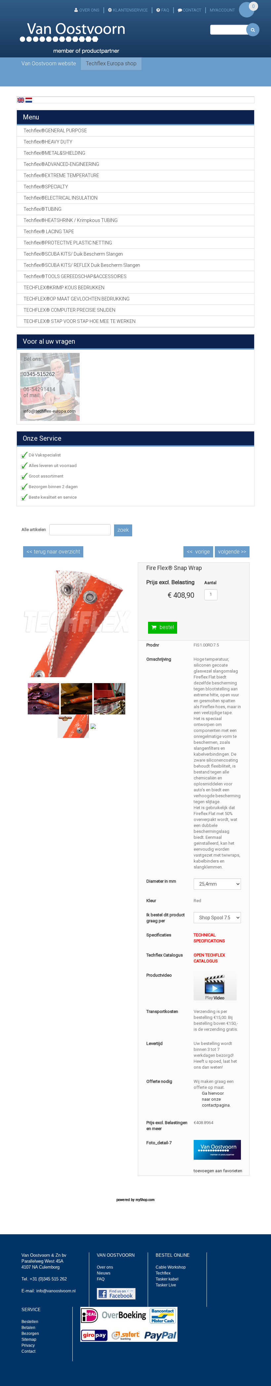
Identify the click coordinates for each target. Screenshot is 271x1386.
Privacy (28, 1345)
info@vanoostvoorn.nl (56, 1291)
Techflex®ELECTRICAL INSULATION (60, 198)
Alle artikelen (33, 529)
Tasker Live (166, 1285)
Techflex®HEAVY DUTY (47, 141)
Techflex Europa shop (111, 63)
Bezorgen (30, 1333)
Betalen (28, 1327)
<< (53, 552)
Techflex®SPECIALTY (45, 186)
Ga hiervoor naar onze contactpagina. (216, 1099)
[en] (21, 100)
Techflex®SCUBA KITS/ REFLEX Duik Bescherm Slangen (81, 265)
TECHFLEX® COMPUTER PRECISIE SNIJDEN (69, 310)
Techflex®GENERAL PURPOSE (55, 130)
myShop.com (145, 1200)
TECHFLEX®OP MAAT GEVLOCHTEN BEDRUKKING (76, 298)
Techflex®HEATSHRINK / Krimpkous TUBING (70, 220)
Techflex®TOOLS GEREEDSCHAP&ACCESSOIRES (75, 276)
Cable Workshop (171, 1267)
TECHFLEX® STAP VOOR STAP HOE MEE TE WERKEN (79, 321)
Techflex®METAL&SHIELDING (54, 153)
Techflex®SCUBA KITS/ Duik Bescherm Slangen (73, 254)
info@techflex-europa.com (49, 411)
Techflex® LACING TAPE (48, 231)
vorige (202, 552)
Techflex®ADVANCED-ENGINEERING (61, 164)
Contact (28, 1351)
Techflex (163, 1273)
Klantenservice (130, 10)
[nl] (29, 100)
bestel (167, 627)
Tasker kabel (167, 1279)
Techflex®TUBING (42, 209)
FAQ (165, 10)
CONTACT (192, 10)
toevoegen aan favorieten (218, 1170)
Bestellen (29, 1321)
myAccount (222, 10)
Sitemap (28, 1339)
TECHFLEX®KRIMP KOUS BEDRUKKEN (63, 287)
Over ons (89, 10)
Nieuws (103, 1273)
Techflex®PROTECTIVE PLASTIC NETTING (67, 242)
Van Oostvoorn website (48, 63)
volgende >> (232, 552)
